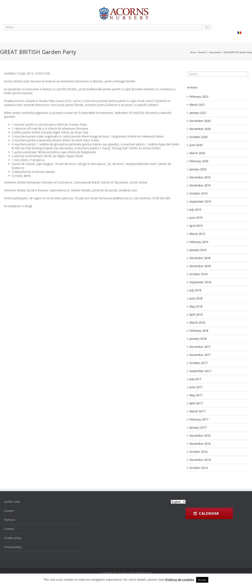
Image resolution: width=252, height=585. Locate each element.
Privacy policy (13, 547)
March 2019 (197, 234)
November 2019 (200, 185)
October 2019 (198, 193)
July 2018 (195, 290)
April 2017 (196, 403)
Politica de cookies (179, 579)
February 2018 (198, 330)
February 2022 (198, 96)
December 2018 (200, 258)
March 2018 (197, 322)
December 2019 (200, 177)
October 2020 (198, 137)
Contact (9, 529)
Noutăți (202, 52)
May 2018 (195, 306)
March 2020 (197, 153)
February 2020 (198, 161)
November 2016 (200, 443)
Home (193, 52)
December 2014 (200, 460)
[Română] (239, 32)
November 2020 (200, 129)
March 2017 (197, 411)
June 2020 (196, 145)
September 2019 (200, 201)
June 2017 (196, 387)
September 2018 (200, 282)
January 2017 (198, 427)
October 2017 (198, 363)
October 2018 (198, 274)
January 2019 (198, 250)
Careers (9, 511)
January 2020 (198, 169)
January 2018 (198, 339)
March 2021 (197, 104)
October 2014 (198, 468)
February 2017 (198, 419)
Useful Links (12, 502)
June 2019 (196, 217)
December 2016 (200, 435)
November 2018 (200, 266)
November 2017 (200, 355)
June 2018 (196, 298)
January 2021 (198, 113)
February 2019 (198, 242)
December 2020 (200, 121)
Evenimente (215, 52)
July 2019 (195, 209)
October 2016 (198, 452)
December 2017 (200, 347)
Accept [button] (202, 579)
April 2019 (196, 226)
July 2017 (195, 379)
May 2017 (195, 395)
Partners (9, 520)
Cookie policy (13, 538)
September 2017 (200, 371)
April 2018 (196, 314)
